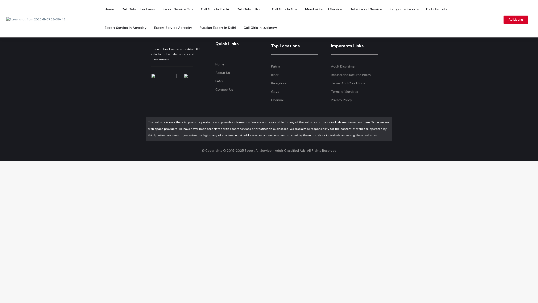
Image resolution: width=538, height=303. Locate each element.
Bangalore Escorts (404, 9)
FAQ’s (219, 81)
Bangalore (278, 83)
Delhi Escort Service (366, 9)
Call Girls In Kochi (215, 9)
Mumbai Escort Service (323, 9)
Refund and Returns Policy (351, 75)
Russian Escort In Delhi (218, 27)
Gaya (275, 91)
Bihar (275, 75)
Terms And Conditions (348, 83)
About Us (222, 72)
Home (109, 9)
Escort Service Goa (177, 9)
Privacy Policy (341, 100)
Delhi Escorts (436, 9)
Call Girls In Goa (285, 9)
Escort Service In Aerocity (125, 27)
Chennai (277, 100)
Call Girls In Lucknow (138, 9)
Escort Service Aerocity (173, 27)
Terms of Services (344, 91)
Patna (275, 66)
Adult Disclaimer (343, 66)
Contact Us (224, 89)
